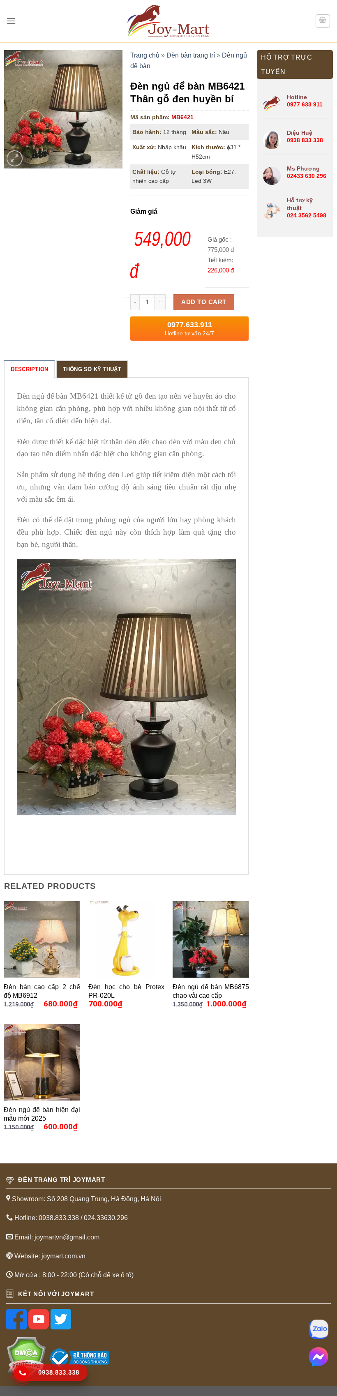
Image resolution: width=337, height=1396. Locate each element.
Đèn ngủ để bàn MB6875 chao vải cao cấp (211, 991)
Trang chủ (144, 55)
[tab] (29, 369)
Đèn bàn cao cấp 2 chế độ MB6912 (42, 991)
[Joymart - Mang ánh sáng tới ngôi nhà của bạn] (168, 21)
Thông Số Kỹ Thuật (92, 369)
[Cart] (323, 21)
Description (29, 369)
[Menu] (11, 21)
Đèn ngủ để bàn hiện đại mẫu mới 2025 (42, 1113)
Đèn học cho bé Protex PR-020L (126, 991)
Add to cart (203, 301)
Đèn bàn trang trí (190, 55)
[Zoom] (15, 158)
